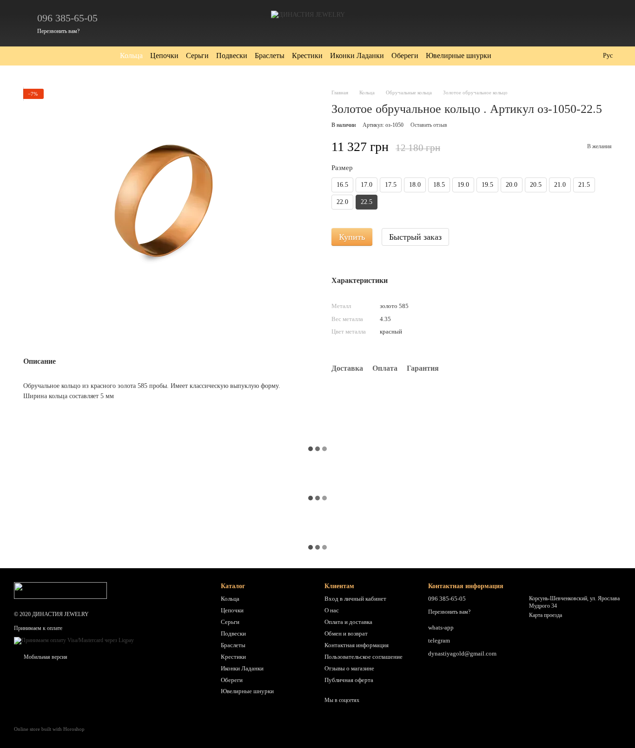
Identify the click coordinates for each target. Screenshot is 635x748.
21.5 (584, 184)
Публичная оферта (348, 679)
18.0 (415, 184)
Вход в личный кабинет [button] (355, 598)
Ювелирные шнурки (458, 55)
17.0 (366, 184)
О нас (331, 610)
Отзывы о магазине (349, 668)
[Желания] (565, 23)
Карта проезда (545, 615)
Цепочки (164, 55)
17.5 (391, 184)
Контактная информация (356, 645)
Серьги (197, 55)
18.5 (439, 184)
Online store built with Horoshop (49, 729)
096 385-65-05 (67, 18)
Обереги (404, 55)
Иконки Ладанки (357, 55)
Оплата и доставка (348, 621)
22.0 (342, 201)
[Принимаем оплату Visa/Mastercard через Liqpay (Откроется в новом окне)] (74, 640)
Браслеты (269, 55)
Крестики (307, 55)
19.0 (463, 184)
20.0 (511, 184)
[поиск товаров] (508, 55)
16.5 (342, 184)
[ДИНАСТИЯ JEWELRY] (60, 590)
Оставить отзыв (428, 125)
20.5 (536, 184)
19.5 (487, 184)
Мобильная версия (44, 657)
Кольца (131, 55)
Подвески (231, 55)
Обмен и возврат (346, 633)
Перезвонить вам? (58, 31)
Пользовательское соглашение (363, 656)
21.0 (560, 184)
